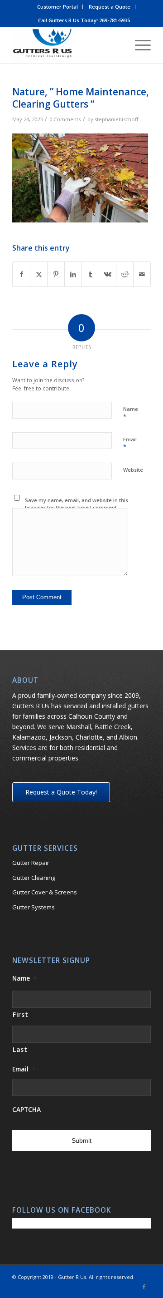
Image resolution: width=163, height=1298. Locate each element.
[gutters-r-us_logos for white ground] (67, 45)
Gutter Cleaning (33, 878)
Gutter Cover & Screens (44, 892)
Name (130, 413)
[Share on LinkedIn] (73, 274)
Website (133, 469)
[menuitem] (58, 7)
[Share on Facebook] (21, 274)
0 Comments (65, 119)
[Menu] (138, 45)
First (20, 1014)
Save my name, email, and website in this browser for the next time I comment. (76, 504)
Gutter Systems (33, 907)
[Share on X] (38, 274)
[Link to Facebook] (144, 1286)
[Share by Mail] (142, 274)
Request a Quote (109, 6)
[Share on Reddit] (124, 274)
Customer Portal (57, 6)
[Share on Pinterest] (56, 274)
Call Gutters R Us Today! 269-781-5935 (84, 20)
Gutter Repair (30, 863)
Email (130, 443)
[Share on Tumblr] (90, 274)
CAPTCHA (26, 1110)
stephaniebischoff (117, 119)
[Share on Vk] (107, 274)
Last (20, 1049)
